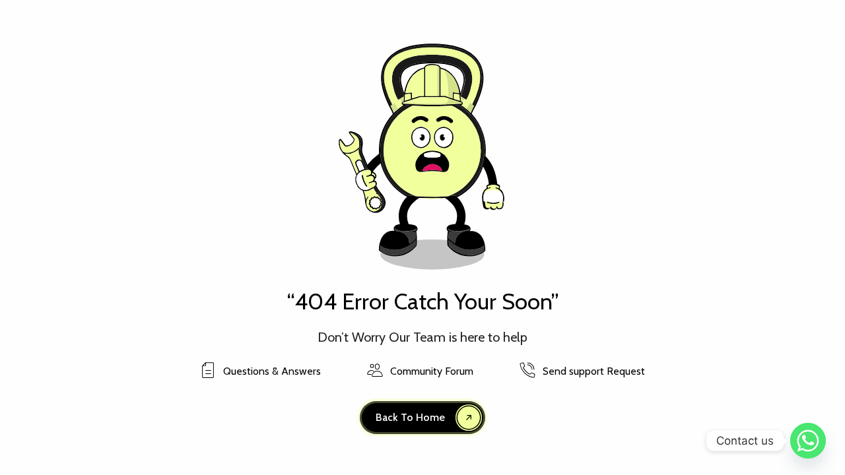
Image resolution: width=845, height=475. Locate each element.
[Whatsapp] (808, 441)
